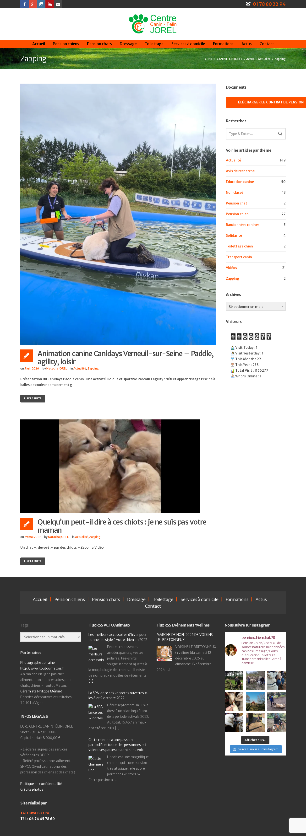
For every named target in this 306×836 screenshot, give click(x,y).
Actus (246, 43)
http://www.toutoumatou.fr (42, 668)
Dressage (128, 43)
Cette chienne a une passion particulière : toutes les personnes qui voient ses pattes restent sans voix (117, 686)
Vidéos (231, 268)
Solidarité (234, 235)
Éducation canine (240, 182)
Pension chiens (66, 43)
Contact (267, 43)
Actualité (79, 368)
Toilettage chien (239, 246)
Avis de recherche (240, 171)
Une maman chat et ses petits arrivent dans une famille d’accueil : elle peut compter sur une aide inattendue (118, 738)
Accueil (38, 43)
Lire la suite (32, 398)
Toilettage (154, 43)
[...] (117, 670)
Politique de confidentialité (41, 784)
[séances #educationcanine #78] (276, 701)
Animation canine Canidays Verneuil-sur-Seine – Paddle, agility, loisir (125, 357)
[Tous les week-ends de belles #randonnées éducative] (255, 680)
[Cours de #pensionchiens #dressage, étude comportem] (255, 722)
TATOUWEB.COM (34, 813)
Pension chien (237, 214)
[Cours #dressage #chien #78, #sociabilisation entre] (276, 722)
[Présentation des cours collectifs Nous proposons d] (234, 680)
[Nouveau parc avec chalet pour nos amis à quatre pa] (255, 701)
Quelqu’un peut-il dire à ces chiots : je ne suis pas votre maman (122, 526)
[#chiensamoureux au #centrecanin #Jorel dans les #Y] (234, 722)
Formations (223, 43)
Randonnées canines (242, 225)
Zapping (93, 368)
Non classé (234, 192)
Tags (24, 625)
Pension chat (236, 203)
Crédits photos (31, 789)
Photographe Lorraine (37, 662)
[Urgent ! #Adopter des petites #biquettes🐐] (276, 680)
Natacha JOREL (56, 368)
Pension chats (99, 43)
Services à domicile (188, 43)
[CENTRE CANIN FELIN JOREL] (153, 24)
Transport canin (239, 257)
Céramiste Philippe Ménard (41, 691)
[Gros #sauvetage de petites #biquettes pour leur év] (234, 701)
